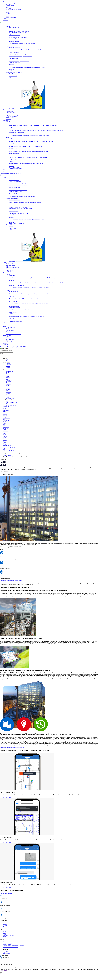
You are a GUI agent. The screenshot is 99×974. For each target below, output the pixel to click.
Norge (7, 382)
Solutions (8, 26)
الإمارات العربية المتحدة (11, 405)
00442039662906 (22, 346)
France (7, 376)
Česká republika (9, 371)
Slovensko (8, 392)
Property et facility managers (12, 115)
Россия (7, 385)
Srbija (7, 390)
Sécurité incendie (13, 159)
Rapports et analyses (19, 60)
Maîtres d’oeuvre (10, 117)
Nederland (8, 381)
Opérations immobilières (18, 36)
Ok (1, 973)
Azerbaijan (8, 364)
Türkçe (7, 397)
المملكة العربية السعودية (11, 402)
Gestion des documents (20, 54)
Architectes (8, 119)
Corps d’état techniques (11, 116)
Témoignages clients (7, 455)
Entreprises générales (10, 112)
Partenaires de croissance (11, 17)
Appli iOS (5, 951)
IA (3, 171)
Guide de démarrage (10, 3)
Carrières (8, 13)
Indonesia (8, 366)
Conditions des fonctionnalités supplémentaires (13, 945)
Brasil (7, 359)
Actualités (5, 924)
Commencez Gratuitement (6, 580)
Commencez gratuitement (6, 893)
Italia (7, 379)
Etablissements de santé (14, 167)
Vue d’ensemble (9, 111)
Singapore (8, 367)
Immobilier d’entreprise (14, 153)
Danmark (8, 372)
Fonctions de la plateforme (12, 46)
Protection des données (8, 943)
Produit (4, 24)
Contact (7, 12)
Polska (7, 386)
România (8, 388)
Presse (7, 16)
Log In (16, 173)
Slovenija (8, 393)
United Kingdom (10, 398)
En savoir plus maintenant (6, 797)
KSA (7, 401)
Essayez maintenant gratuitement (7, 747)
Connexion (5, 20)
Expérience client (10, 5)
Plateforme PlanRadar (14, 27)
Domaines (5, 120)
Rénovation (11, 166)
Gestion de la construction (19, 30)
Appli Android (6, 953)
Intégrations (11, 69)
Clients (4, 109)
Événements (8, 8)
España (7, 375)
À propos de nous (7, 10)
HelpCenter (8, 4)
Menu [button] (19, 173)
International (6, 406)
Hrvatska (8, 377)
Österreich (8, 384)
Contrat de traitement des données (10, 947)
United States (9, 360)
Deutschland (9, 373)
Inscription (12, 173)
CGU (4, 941)
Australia (8, 363)
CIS (7, 368)
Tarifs (4, 170)
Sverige (7, 395)
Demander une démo (5, 173)
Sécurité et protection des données (13, 9)
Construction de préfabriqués (15, 168)
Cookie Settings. (4, 970)
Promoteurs (8, 113)
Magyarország (9, 380)
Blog (7, 7)
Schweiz (8, 389)
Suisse (7, 394)
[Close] (16, 967)
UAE (7, 403)
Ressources (5, 1)
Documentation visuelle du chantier (14, 72)
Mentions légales (7, 944)
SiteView (13, 91)
